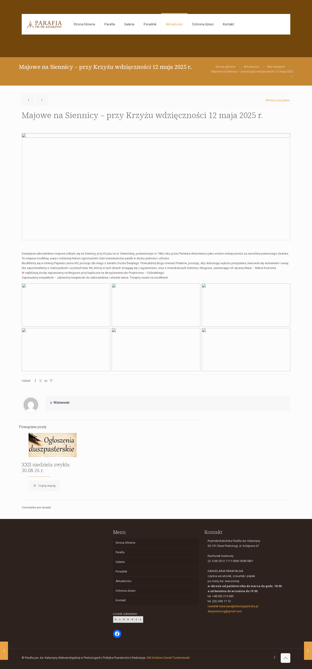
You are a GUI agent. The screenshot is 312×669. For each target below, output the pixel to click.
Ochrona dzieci (125, 590)
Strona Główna (125, 542)
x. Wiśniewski (59, 402)
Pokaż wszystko (279, 100)
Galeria (120, 562)
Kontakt (121, 600)
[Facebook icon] (274, 658)
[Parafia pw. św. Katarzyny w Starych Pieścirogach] (44, 24)
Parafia (120, 552)
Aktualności (251, 66)
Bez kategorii (276, 66)
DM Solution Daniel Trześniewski (168, 657)
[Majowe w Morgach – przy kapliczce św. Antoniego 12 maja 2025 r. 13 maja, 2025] (4, 651)
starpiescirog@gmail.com (225, 611)
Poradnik (121, 571)
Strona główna (225, 66)
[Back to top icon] (285, 658)
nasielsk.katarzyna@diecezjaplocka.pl (233, 606)
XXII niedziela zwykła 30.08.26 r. (46, 467)
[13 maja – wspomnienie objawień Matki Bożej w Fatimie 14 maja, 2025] (308, 651)
